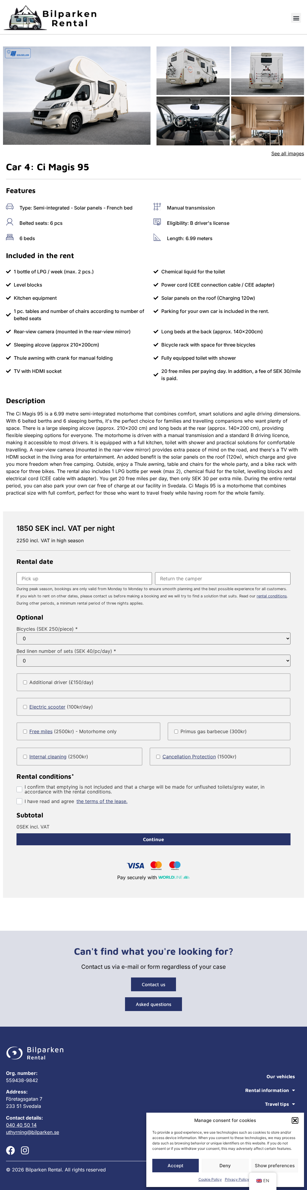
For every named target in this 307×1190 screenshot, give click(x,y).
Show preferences (275, 1165)
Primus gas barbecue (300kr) (213, 731)
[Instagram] (24, 1150)
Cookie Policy (210, 1179)
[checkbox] (153, 682)
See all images (287, 153)
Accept (175, 1165)
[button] (295, 1120)
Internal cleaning (48, 757)
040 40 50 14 (21, 1125)
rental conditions (272, 596)
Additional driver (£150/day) (61, 682)
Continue (153, 839)
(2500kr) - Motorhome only (73, 731)
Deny (225, 1165)
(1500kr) (199, 756)
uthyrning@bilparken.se (32, 1132)
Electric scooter (47, 707)
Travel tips (277, 1104)
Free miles (40, 731)
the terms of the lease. (101, 801)
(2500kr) (58, 756)
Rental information (267, 1090)
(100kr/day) (61, 706)
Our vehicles (281, 1076)
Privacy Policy (237, 1179)
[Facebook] (10, 1150)
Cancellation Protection (189, 757)
